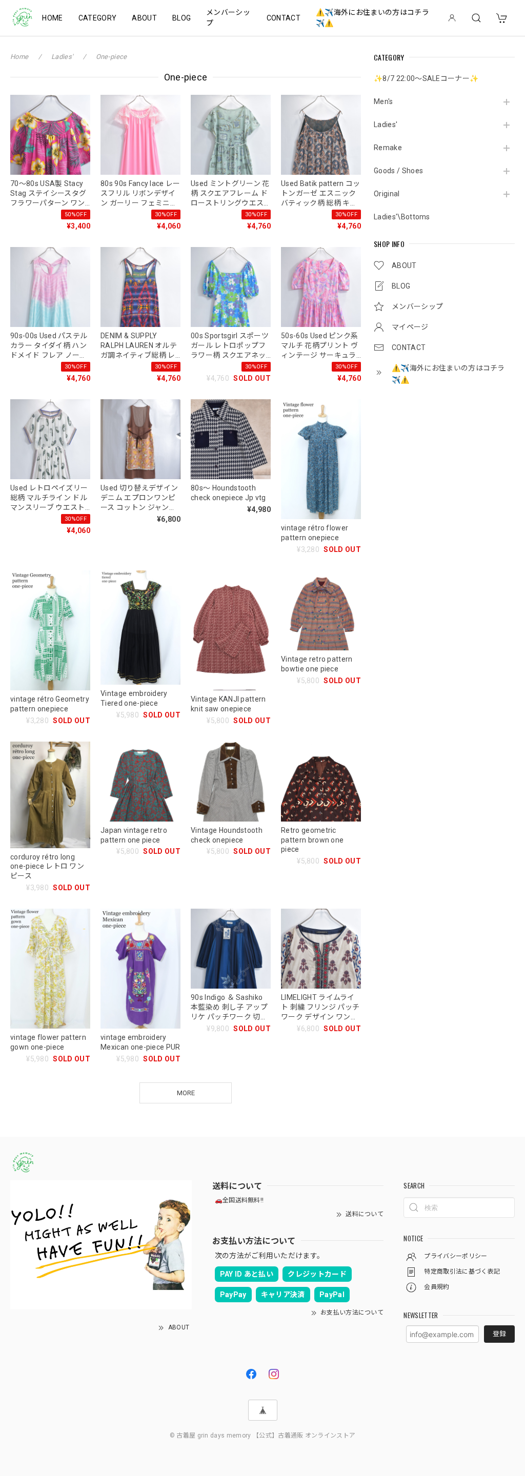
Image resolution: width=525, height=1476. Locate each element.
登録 (499, 1334)
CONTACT (283, 18)
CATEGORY (97, 18)
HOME (52, 18)
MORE (186, 1093)
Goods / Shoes (398, 171)
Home (19, 56)
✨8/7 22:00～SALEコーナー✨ (426, 78)
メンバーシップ (228, 17)
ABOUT (144, 18)
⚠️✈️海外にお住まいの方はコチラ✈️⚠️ (372, 17)
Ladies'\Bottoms (402, 217)
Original (387, 194)
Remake (388, 148)
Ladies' (385, 124)
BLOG (181, 18)
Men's (383, 101)
